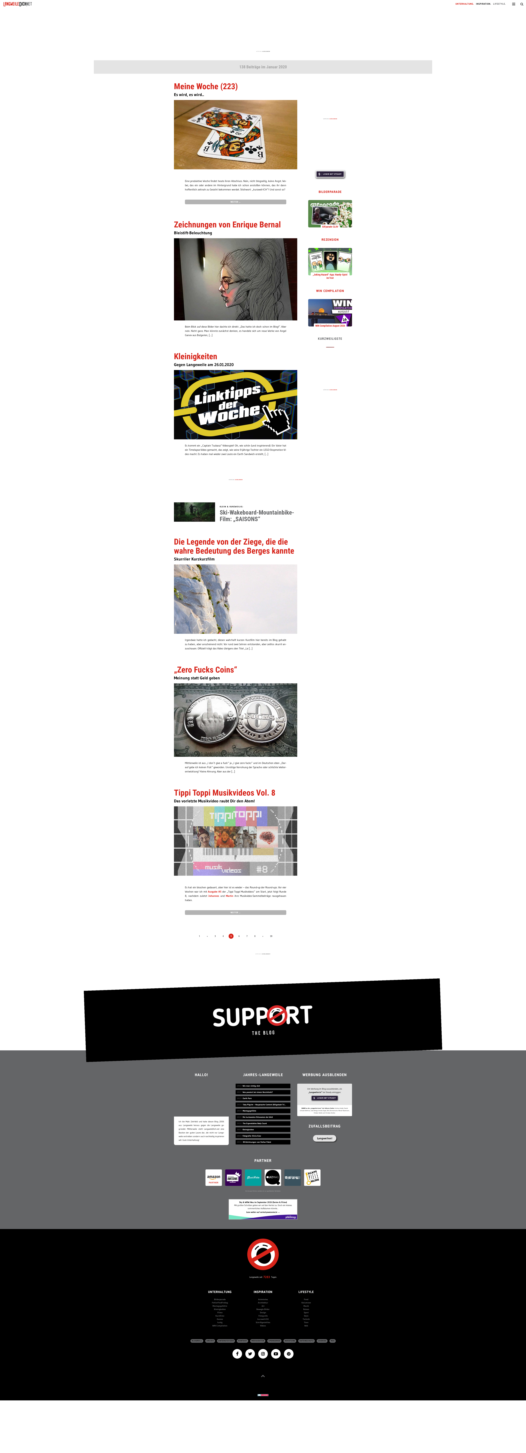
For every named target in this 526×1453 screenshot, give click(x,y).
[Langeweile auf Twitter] (250, 1353)
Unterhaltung (220, 1292)
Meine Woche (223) (206, 86)
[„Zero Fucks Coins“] (235, 719)
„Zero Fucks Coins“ (205, 670)
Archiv (210, 1341)
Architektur (263, 1302)
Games (220, 1319)
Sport (306, 1312)
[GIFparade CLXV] (330, 213)
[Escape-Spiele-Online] (312, 1177)
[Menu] (514, 4)
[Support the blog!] (263, 1020)
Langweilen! (324, 1138)
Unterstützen (226, 1341)
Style (306, 1315)
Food (306, 1299)
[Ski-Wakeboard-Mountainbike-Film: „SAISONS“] (194, 511)
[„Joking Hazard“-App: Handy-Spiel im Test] (330, 261)
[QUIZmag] (273, 1177)
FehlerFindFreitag (220, 1302)
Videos (263, 1325)
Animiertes (263, 1299)
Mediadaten (257, 1341)
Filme (219, 1312)
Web (306, 1325)
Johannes (213, 895)
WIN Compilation (330, 291)
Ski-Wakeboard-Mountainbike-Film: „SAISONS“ (257, 516)
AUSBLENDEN (266, 51)
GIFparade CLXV (330, 226)
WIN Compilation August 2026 (330, 325)
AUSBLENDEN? (266, 954)
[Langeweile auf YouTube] (276, 1353)
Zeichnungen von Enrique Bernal (227, 224)
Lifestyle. (499, 4)
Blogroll (197, 1341)
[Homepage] (20, 4)
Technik (306, 1319)
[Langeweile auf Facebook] (237, 1353)
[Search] (522, 4)
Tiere (306, 1322)
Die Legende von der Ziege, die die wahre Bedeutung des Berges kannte (234, 546)
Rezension (330, 240)
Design (263, 1312)
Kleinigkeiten (195, 356)
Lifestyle (306, 1292)
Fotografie (263, 1315)
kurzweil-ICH (263, 1319)
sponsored (274, 1341)
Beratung (290, 1341)
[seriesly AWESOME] (233, 1177)
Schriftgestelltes (263, 1322)
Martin (229, 895)
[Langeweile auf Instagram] (263, 1353)
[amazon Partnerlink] (213, 1177)
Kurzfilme (219, 1315)
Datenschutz (307, 1341)
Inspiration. (483, 4)
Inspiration (263, 1292)
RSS (333, 1341)
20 (271, 936)
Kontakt (242, 1341)
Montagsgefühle (220, 1306)
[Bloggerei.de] (263, 1395)
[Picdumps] (292, 1177)
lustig (219, 1322)
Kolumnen (306, 1302)
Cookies (322, 1341)
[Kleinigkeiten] (235, 404)
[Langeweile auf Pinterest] (289, 1353)
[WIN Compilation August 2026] (330, 313)
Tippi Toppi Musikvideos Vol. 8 (224, 793)
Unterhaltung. (464, 4)
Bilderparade (330, 192)
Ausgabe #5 (214, 891)
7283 (266, 1277)
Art (263, 1306)
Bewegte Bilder (263, 1309)
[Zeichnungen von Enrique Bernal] (235, 279)
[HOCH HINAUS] (263, 1376)
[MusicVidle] (253, 1177)
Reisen (306, 1309)
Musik (306, 1306)
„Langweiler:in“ (315, 1092)
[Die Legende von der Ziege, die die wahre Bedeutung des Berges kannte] (235, 598)
